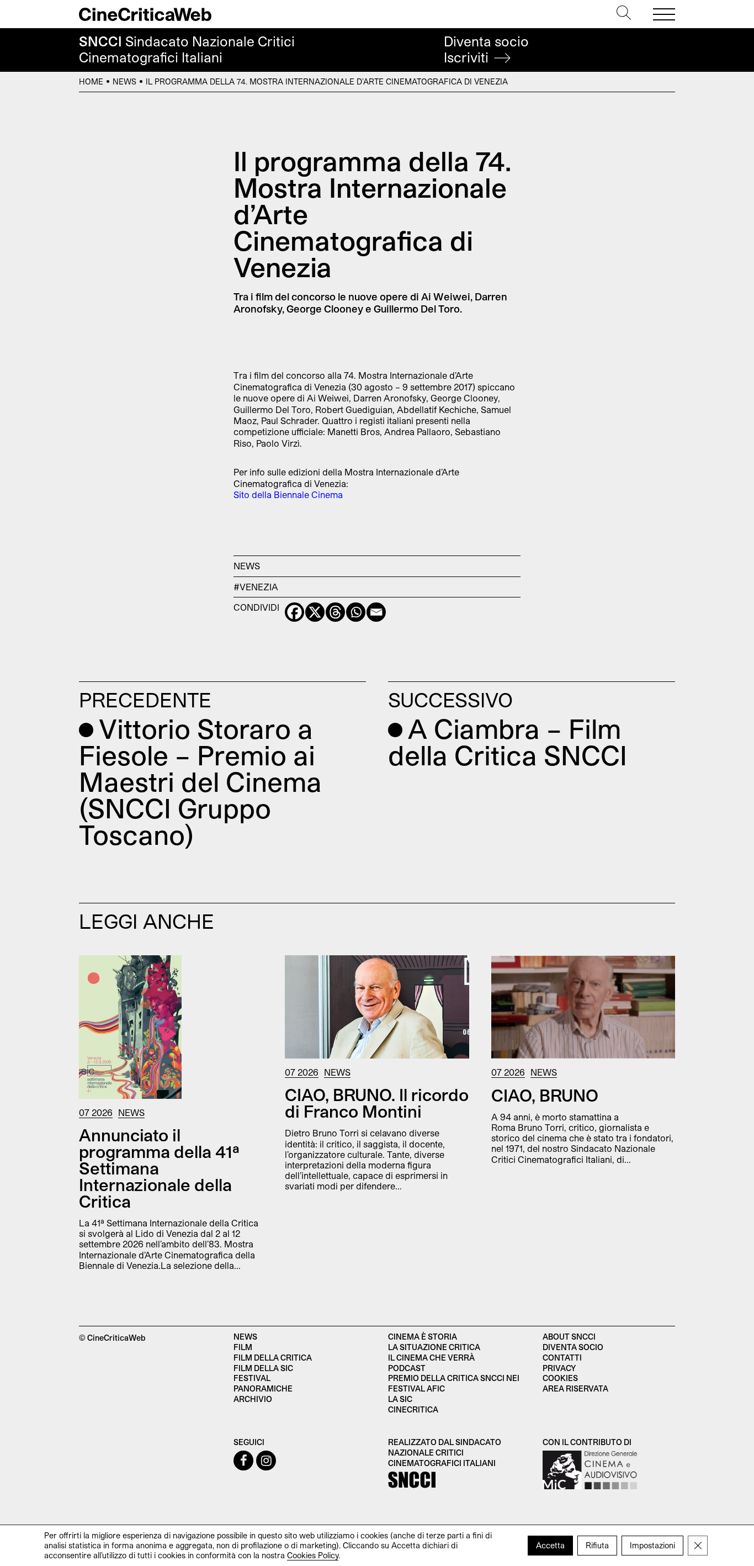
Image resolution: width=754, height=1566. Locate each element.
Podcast (407, 1368)
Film (242, 1347)
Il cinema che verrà (431, 1357)
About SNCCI (569, 1336)
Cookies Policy (312, 1555)
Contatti (562, 1357)
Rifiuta (597, 1545)
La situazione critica (434, 1347)
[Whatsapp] (355, 612)
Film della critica (272, 1357)
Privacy (559, 1368)
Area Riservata (575, 1388)
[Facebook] (294, 612)
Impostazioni (652, 1545)
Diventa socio (486, 49)
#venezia (255, 586)
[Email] (376, 612)
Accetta (550, 1545)
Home (91, 81)
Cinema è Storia (422, 1336)
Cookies (560, 1378)
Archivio (252, 1399)
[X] (315, 612)
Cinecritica (413, 1409)
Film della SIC (263, 1368)
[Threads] (335, 612)
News (124, 81)
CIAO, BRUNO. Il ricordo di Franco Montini (377, 1102)
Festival (251, 1378)
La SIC (400, 1399)
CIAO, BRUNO (544, 1095)
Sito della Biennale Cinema (288, 494)
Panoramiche (263, 1388)
